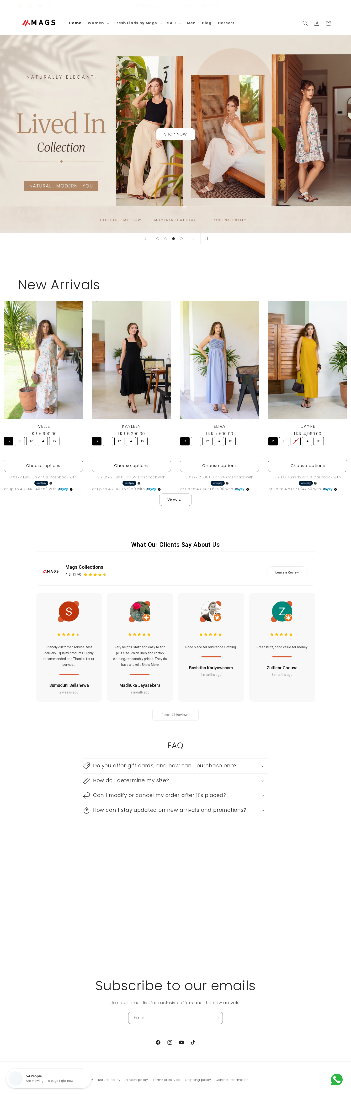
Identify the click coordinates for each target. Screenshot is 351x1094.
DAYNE (307, 426)
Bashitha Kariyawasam (211, 668)
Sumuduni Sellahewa (69, 685)
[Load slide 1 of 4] (158, 239)
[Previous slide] (145, 238)
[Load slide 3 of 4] (173, 239)
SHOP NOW (175, 134)
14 (42, 441)
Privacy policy (136, 1080)
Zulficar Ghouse (282, 668)
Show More (150, 665)
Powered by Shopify (76, 1080)
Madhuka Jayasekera (139, 685)
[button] (98, 23)
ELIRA (219, 426)
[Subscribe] (217, 1018)
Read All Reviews (175, 715)
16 (54, 441)
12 (31, 441)
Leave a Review (287, 572)
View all (175, 499)
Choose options (43, 465)
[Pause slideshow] (205, 238)
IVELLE (43, 426)
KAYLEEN (131, 426)
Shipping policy (198, 1080)
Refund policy (109, 1080)
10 (19, 441)
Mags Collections (84, 567)
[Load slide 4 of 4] (181, 239)
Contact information (232, 1080)
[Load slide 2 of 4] (166, 239)
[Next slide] (193, 238)
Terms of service (166, 1080)
